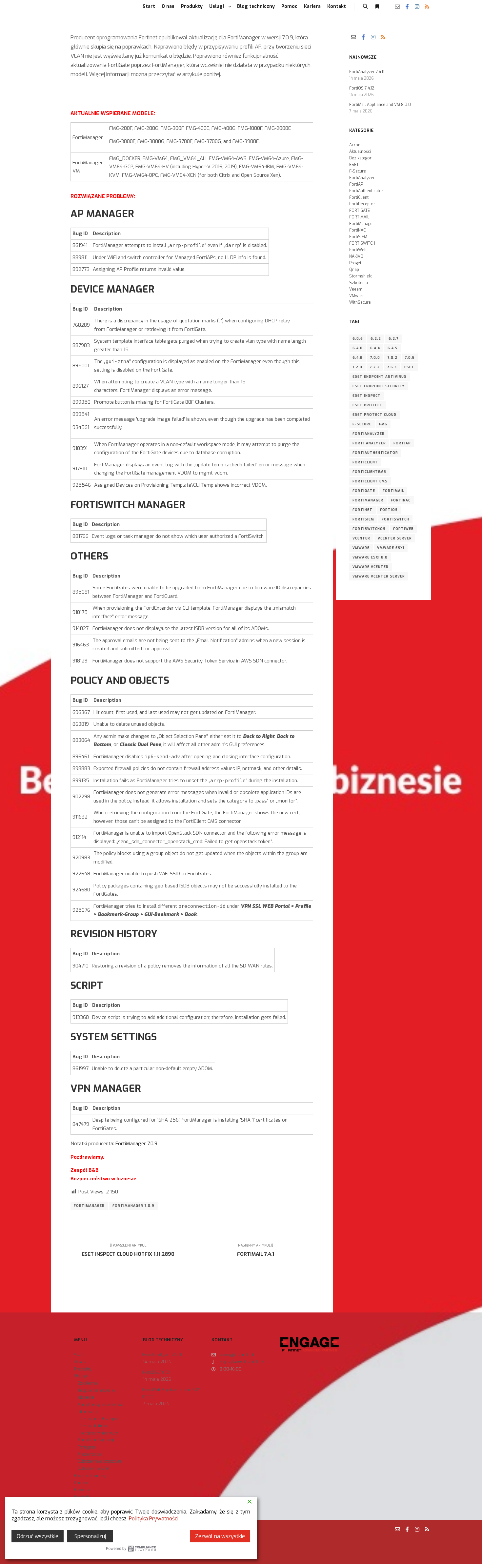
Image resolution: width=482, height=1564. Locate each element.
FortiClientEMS (369, 472)
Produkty (82, 1369)
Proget (355, 263)
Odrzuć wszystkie (37, 1536)
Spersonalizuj (90, 1536)
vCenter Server (395, 538)
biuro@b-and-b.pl (237, 1354)
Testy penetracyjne (100, 1418)
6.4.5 (392, 348)
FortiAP (356, 184)
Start (79, 1354)
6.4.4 (375, 348)
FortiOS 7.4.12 (361, 88)
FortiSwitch (395, 519)
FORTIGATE (359, 210)
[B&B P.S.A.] (64, 6)
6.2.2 (376, 338)
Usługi (80, 1376)
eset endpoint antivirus (379, 377)
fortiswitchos (369, 529)
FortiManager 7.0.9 (136, 1143)
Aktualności (360, 151)
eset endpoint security (378, 386)
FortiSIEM (358, 236)
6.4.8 (357, 357)
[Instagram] (417, 6)
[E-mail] (397, 6)
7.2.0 (357, 367)
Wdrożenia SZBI (93, 1468)
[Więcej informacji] (377, 6)
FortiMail (393, 491)
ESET (354, 164)
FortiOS (389, 510)
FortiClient (359, 197)
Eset (409, 367)
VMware (357, 295)
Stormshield (360, 276)
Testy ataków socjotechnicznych (99, 1429)
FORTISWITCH (362, 243)
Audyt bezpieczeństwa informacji (100, 1408)
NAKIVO (356, 256)
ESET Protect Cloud (374, 415)
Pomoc (81, 1482)
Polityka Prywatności (153, 1518)
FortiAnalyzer (362, 177)
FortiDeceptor (362, 204)
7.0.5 (409, 357)
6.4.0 (357, 348)
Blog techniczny (90, 1475)
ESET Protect (367, 405)
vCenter (361, 538)
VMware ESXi (390, 548)
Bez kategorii (361, 158)
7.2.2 (375, 367)
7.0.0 (375, 357)
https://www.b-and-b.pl (242, 1362)
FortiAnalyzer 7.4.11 (366, 71)
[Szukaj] (365, 6)
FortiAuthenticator (366, 190)
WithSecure (360, 302)
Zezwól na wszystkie (220, 1536)
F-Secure (357, 171)
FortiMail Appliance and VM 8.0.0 (380, 104)
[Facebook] (407, 6)
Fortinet (362, 510)
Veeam (355, 289)
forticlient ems (370, 481)
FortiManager (89, 1206)
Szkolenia (358, 282)
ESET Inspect (366, 396)
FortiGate (363, 491)
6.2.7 (394, 338)
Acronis (356, 145)
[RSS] (427, 6)
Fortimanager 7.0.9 (133, 1206)
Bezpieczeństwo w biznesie (96, 1394)
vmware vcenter (370, 567)
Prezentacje (89, 1454)
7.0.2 (392, 357)
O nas (80, 1362)
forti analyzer (369, 443)
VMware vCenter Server (378, 576)
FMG (383, 424)
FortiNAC (357, 230)
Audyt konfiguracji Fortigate (95, 1443)
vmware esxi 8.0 (370, 557)
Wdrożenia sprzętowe (99, 1461)
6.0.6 (357, 338)
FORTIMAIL (359, 217)
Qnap (354, 269)
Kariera (81, 1490)
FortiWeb (358, 250)
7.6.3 (392, 367)
